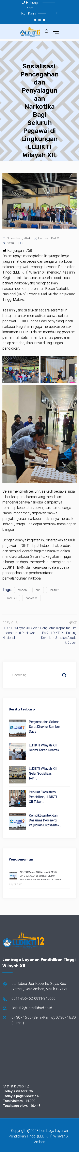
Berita (10, 242)
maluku (12, 598)
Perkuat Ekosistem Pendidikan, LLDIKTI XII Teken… (43, 797)
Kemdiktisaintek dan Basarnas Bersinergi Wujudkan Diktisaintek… (45, 820)
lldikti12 (54, 590)
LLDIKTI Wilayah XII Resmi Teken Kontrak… (45, 747)
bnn (38, 590)
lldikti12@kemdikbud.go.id (32, 1008)
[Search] (67, 671)
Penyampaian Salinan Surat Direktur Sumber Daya (44, 726)
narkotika (31, 598)
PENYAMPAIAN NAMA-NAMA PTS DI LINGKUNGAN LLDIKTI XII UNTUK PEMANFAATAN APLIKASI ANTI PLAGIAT (40, 876)
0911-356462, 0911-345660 (34, 998)
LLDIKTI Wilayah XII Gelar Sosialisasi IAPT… (43, 773)
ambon (22, 590)
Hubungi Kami (32, 5)
